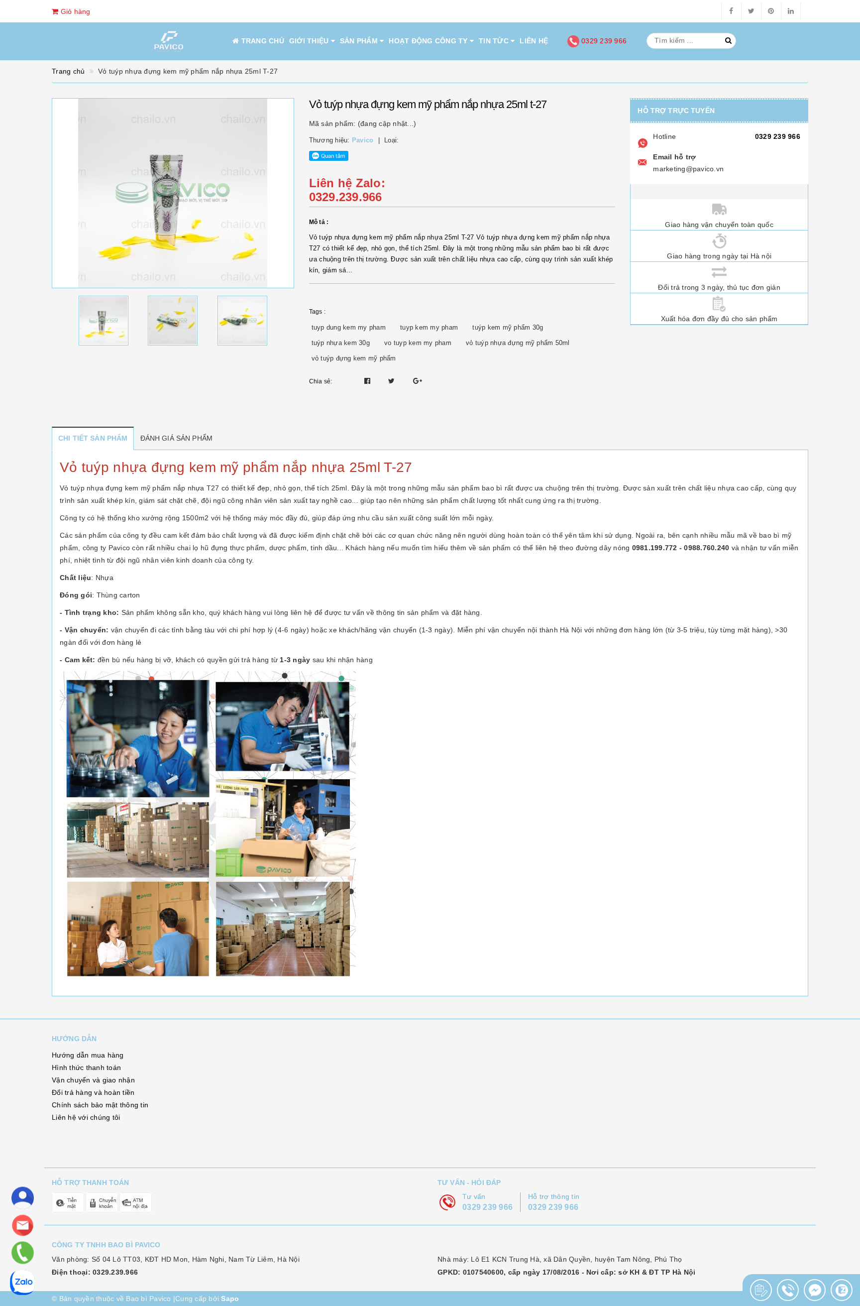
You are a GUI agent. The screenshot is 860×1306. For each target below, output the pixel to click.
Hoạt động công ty (429, 41)
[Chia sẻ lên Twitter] (393, 381)
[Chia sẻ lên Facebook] (368, 381)
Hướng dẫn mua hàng (88, 1055)
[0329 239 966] (22, 1253)
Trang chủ (261, 41)
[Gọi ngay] (761, 1290)
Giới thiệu (310, 41)
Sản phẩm (360, 41)
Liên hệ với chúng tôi (86, 1117)
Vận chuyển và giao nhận (93, 1080)
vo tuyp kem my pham (417, 343)
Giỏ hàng (74, 11)
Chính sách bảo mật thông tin (100, 1105)
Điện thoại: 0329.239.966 (95, 1272)
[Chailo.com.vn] (169, 41)
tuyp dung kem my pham (349, 327)
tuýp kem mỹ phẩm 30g (507, 327)
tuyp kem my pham (429, 327)
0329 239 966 (603, 41)
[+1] (418, 381)
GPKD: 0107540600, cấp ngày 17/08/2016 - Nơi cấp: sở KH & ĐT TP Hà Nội (566, 1272)
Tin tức (495, 41)
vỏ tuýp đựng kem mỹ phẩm (354, 358)
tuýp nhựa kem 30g (341, 343)
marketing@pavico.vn (688, 169)
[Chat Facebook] (815, 1290)
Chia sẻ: (320, 381)
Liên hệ (534, 41)
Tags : (317, 311)
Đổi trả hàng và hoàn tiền (93, 1092)
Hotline (664, 136)
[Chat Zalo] (842, 1290)
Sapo (230, 1299)
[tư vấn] (22, 1198)
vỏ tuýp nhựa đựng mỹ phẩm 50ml (518, 343)
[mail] (22, 1225)
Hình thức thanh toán (86, 1067)
